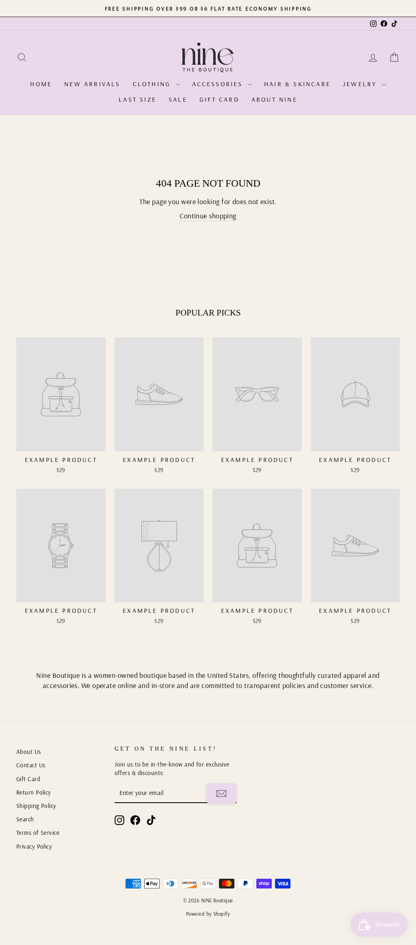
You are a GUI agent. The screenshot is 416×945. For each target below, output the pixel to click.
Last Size (137, 99)
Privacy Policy (34, 846)
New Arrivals (92, 84)
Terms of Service (37, 832)
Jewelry (361, 84)
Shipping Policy (36, 806)
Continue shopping (208, 215)
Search (25, 819)
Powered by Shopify (208, 913)
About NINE (274, 99)
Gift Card (219, 99)
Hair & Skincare (297, 84)
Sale (178, 99)
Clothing (153, 84)
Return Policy (33, 792)
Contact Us (31, 765)
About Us (28, 752)
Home (41, 84)
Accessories (219, 84)
